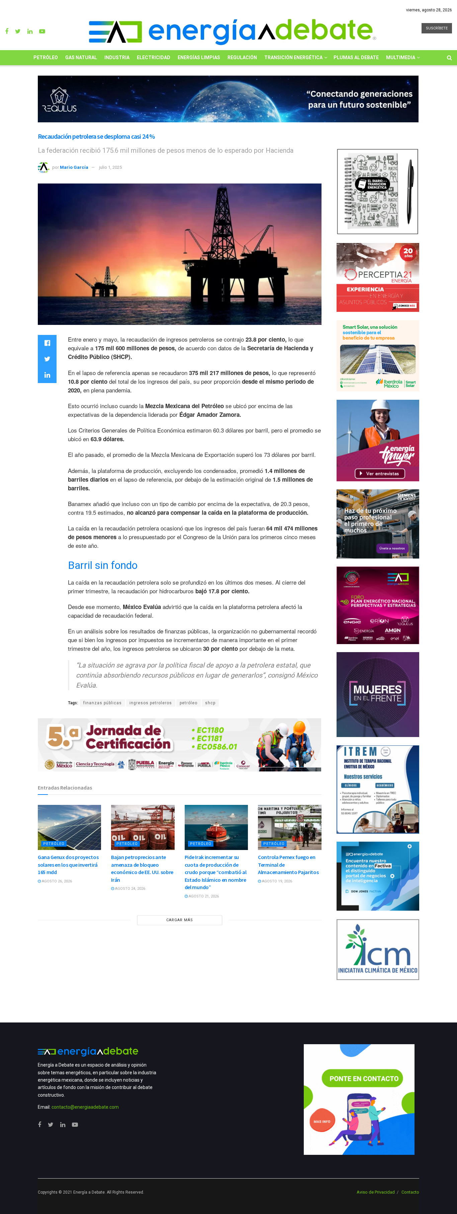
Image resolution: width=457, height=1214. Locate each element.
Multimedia (400, 57)
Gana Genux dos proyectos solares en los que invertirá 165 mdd (68, 864)
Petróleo (45, 57)
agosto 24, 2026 (129, 888)
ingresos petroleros (150, 703)
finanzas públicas (102, 703)
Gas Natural (81, 57)
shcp (210, 703)
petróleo (188, 703)
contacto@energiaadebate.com (85, 1107)
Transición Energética (293, 57)
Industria (116, 57)
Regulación (242, 57)
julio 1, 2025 (110, 167)
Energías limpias (199, 57)
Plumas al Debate (356, 57)
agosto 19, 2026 (276, 881)
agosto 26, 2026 (56, 881)
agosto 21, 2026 (203, 896)
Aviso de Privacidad (376, 1192)
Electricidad (153, 57)
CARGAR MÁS (179, 920)
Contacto (410, 1192)
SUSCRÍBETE (437, 28)
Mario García (74, 167)
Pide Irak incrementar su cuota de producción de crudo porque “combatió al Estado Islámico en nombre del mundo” (216, 872)
